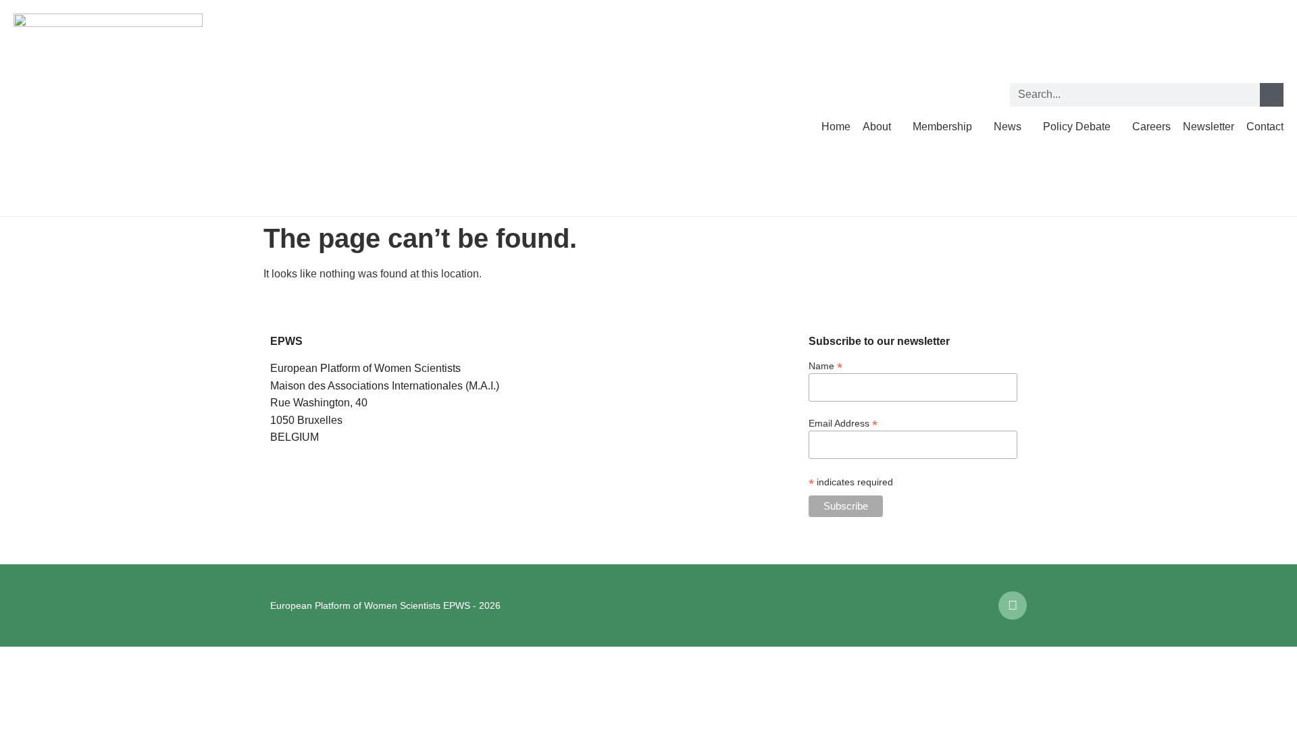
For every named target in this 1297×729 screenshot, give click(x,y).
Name (825, 365)
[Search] (1271, 95)
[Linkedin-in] (1012, 605)
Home (835, 126)
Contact (1264, 126)
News (1007, 126)
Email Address (843, 423)
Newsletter (1208, 126)
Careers (1151, 126)
